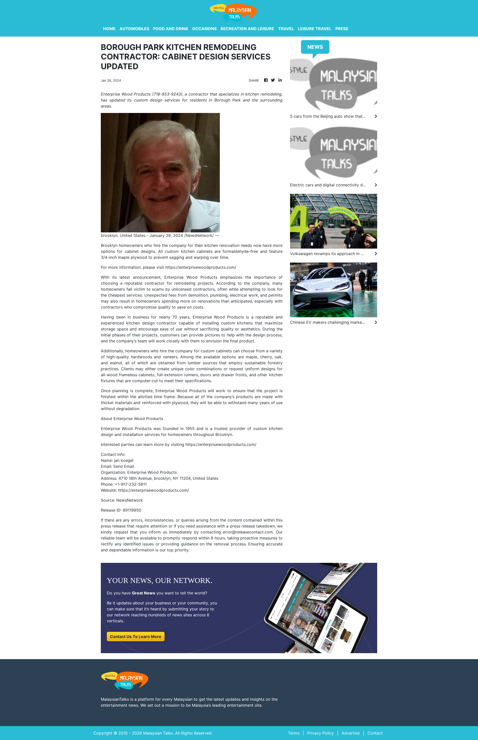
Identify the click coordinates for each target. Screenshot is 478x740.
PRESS (341, 28)
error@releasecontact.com (248, 531)
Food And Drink (170, 28)
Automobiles (134, 28)
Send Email (123, 466)
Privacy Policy (320, 733)
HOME (109, 28)
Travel (286, 28)
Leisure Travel (314, 28)
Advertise (351, 733)
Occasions (204, 28)
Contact (375, 733)
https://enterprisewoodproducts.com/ (200, 267)
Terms (293, 733)
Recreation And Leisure (247, 28)
